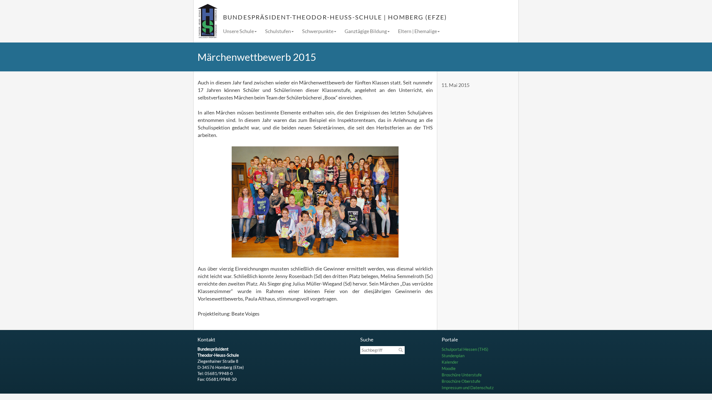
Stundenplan (453, 355)
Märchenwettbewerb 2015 (256, 57)
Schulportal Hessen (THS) (465, 349)
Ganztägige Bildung (366, 31)
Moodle (449, 368)
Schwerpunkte (317, 31)
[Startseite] (207, 21)
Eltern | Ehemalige (417, 31)
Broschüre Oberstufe (461, 381)
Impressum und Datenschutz (468, 387)
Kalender (450, 361)
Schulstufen (278, 31)
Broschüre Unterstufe (462, 374)
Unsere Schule (238, 31)
